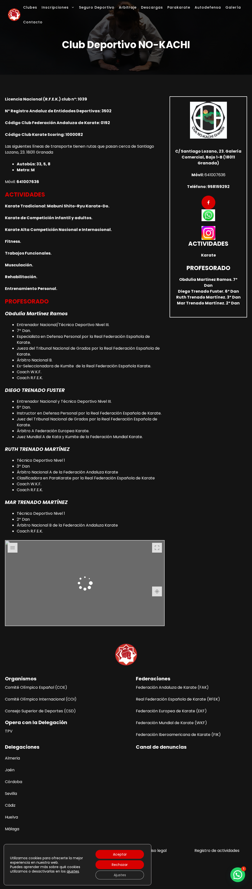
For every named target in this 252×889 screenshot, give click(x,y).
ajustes (73, 871)
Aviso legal (156, 850)
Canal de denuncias (161, 747)
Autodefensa (208, 7)
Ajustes (120, 875)
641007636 (215, 175)
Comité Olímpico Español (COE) (36, 687)
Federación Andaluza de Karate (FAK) (172, 687)
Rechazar (120, 864)
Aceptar (120, 854)
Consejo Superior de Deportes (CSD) (40, 711)
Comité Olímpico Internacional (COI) (41, 699)
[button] (237, 874)
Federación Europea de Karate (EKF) (171, 711)
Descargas (152, 7)
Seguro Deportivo (96, 7)
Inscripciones (55, 7)
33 (38, 164)
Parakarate (178, 7)
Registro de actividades (216, 850)
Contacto (33, 22)
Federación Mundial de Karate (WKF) (171, 723)
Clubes (30, 7)
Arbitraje (128, 7)
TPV (9, 731)
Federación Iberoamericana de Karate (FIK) (178, 734)
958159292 (218, 186)
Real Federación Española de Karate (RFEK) (178, 699)
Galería (233, 7)
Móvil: (198, 175)
